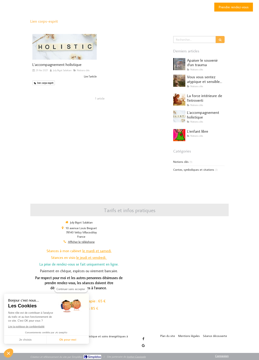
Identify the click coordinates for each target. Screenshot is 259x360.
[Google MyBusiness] (143, 345)
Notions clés (181, 162)
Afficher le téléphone (81, 242)
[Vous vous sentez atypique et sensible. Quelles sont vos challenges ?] (179, 81)
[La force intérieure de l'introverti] (179, 99)
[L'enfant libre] (179, 135)
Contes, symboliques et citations (193, 170)
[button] (8, 353)
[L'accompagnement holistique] (64, 47)
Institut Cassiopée (136, 356)
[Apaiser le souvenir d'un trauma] (179, 64)
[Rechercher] (220, 39)
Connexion (222, 356)
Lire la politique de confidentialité (26, 326)
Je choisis (25, 339)
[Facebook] (143, 339)
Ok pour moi (67, 339)
